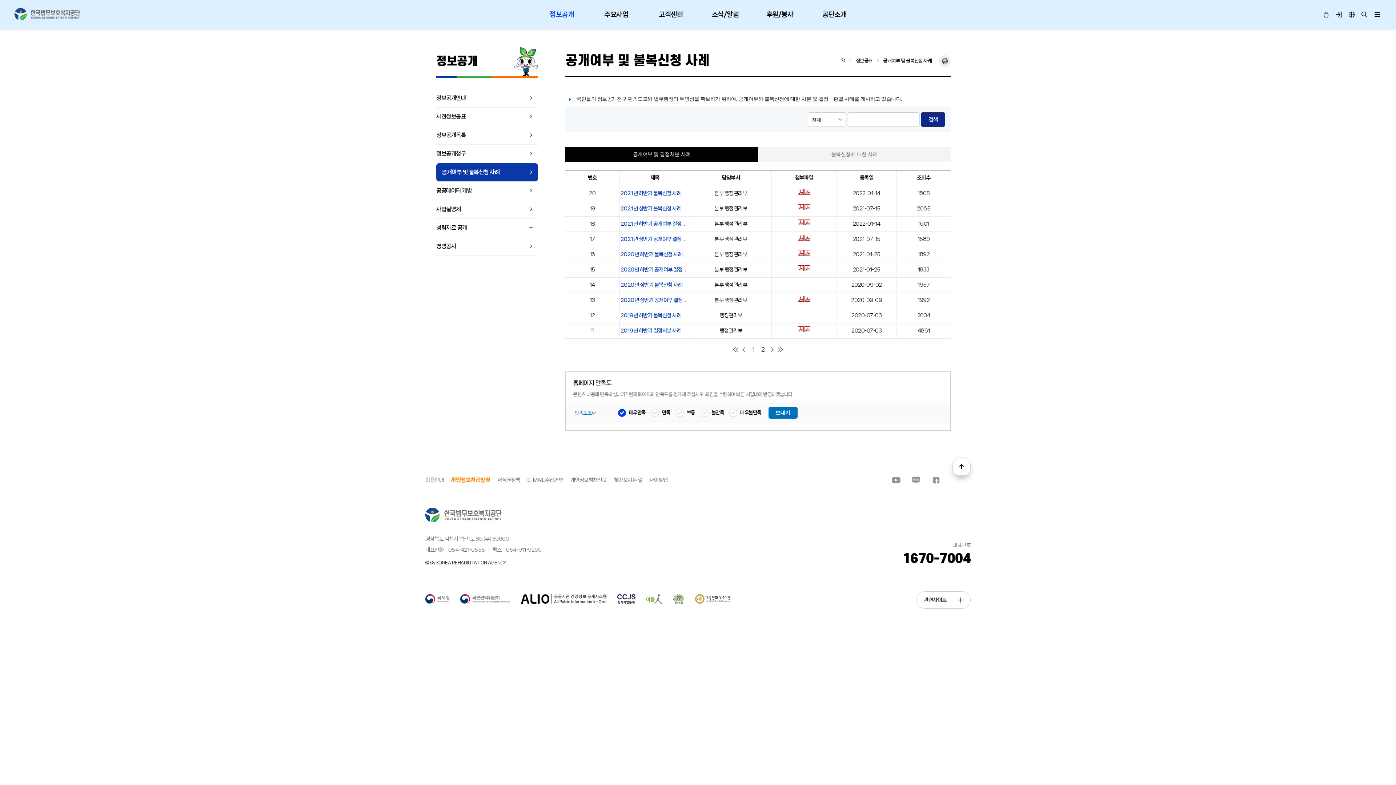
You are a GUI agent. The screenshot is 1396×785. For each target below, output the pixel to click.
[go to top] (961, 467)
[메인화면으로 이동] (843, 60)
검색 (933, 119)
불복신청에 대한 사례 (854, 154)
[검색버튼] (1364, 14)
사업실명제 (448, 209)
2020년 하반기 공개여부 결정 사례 (657, 270)
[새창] (801, 193)
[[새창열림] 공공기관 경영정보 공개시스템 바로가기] (563, 602)
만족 (666, 412)
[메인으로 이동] (47, 14)
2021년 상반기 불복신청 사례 (651, 209)
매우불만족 (750, 412)
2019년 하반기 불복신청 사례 (651, 315)
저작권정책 (508, 480)
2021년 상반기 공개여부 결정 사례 (656, 239)
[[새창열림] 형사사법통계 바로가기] (626, 602)
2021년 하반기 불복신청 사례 (651, 193)
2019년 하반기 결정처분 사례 (651, 331)
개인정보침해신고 (588, 480)
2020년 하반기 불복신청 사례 (652, 254)
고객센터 (671, 14)
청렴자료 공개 (451, 228)
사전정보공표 (451, 116)
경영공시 (446, 246)
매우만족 (637, 412)
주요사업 (616, 14)
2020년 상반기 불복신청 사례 (652, 285)
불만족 (717, 412)
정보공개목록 (451, 135)
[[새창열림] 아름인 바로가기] (654, 602)
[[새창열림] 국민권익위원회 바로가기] (485, 602)
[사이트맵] (1376, 14)
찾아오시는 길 (628, 480)
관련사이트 (935, 600)
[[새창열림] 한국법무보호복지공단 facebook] (936, 480)
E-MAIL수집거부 (545, 480)
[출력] (945, 61)
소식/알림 (725, 14)
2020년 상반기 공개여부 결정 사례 (657, 300)
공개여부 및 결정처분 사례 (662, 154)
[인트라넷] (1351, 14)
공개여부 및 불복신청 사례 (471, 172)
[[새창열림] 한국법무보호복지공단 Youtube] (896, 480)
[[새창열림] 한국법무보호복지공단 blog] (916, 480)
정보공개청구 (451, 153)
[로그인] (1326, 14)
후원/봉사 (780, 14)
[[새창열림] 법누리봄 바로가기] (678, 602)
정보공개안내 (451, 98)
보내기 (782, 412)
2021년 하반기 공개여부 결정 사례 (656, 224)
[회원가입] (1338, 14)
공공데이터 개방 (454, 191)
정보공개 (562, 14)
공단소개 (834, 14)
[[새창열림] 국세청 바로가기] (437, 602)
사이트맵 (658, 480)
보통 (691, 412)
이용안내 (434, 480)
